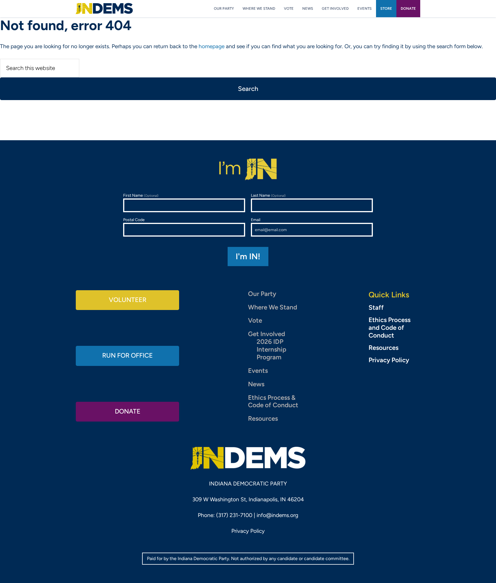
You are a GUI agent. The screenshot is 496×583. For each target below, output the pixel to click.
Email (255, 219)
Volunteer (127, 300)
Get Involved (266, 334)
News (256, 384)
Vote (255, 320)
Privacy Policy (389, 360)
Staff (376, 307)
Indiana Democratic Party (104, 8)
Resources (263, 418)
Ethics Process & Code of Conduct (273, 401)
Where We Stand (272, 307)
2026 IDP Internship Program (271, 349)
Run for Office (127, 355)
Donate (127, 411)
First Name (140, 195)
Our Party (262, 294)
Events (258, 371)
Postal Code (134, 219)
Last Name (268, 195)
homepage (211, 46)
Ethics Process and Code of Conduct (389, 327)
